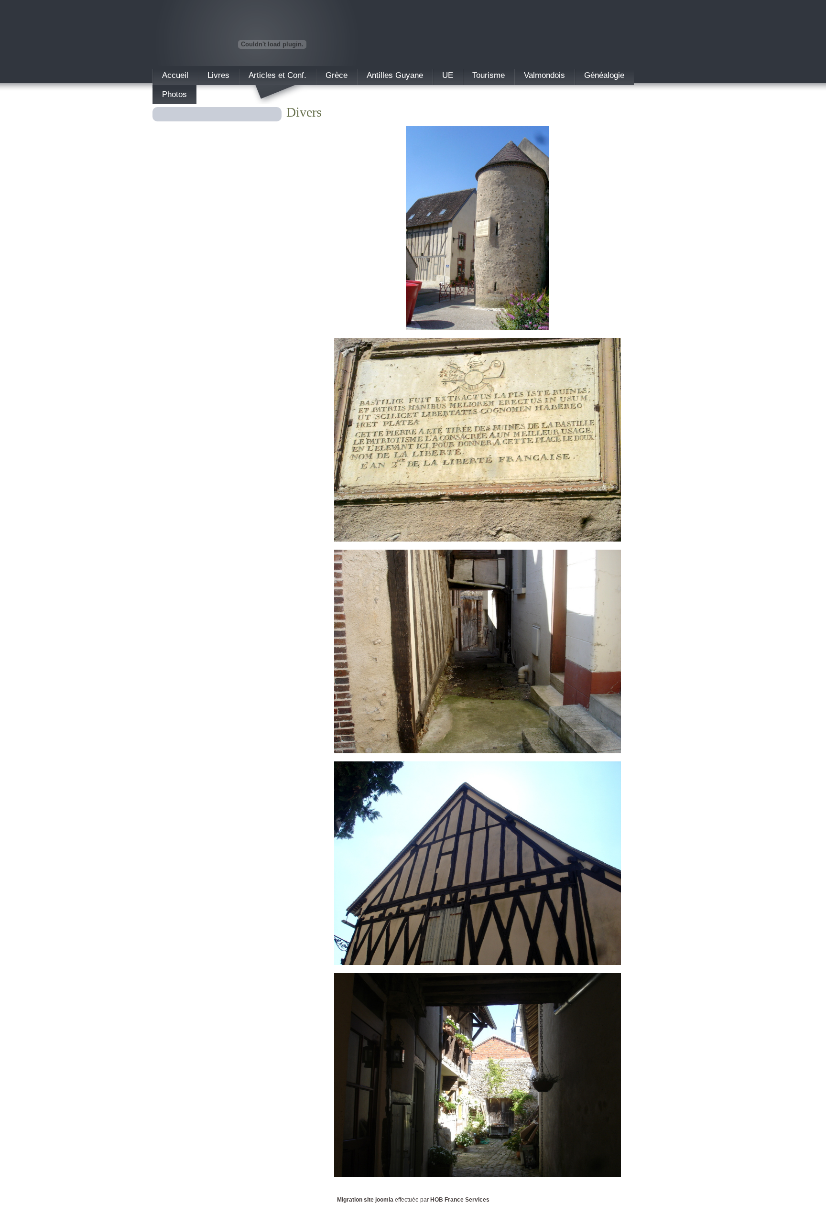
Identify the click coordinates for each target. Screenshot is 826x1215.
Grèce (337, 75)
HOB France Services (459, 1199)
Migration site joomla (365, 1199)
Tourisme (488, 75)
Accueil (175, 75)
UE (447, 75)
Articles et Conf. (277, 75)
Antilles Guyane (395, 75)
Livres (218, 75)
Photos (174, 94)
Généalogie (604, 75)
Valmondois (544, 75)
